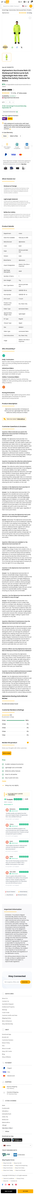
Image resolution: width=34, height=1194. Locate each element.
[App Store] (7, 1140)
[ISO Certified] (18, 1155)
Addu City (5, 1117)
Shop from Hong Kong (21, 1165)
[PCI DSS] (6, 1154)
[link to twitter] (21, 48)
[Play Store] (17, 1140)
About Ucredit (6, 1048)
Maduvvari (5, 1119)
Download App (6, 1034)
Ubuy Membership (7, 1024)
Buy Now (24, 164)
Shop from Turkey (8, 1170)
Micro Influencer (7, 1021)
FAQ (3, 1046)
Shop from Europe (20, 1170)
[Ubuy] (6, 2)
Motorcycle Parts (21, 10)
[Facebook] (3, 1185)
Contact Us (5, 1001)
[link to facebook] (17, 48)
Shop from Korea (8, 1168)
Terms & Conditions (8, 1178)
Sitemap (4, 1010)
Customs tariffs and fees (9, 1015)
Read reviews (7, 804)
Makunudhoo (6, 1122)
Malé (3, 1105)
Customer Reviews (7, 1040)
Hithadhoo (5, 1111)
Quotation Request (8, 1004)
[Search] (30, 6)
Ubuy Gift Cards (7, 1051)
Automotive (12, 10)
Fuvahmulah (5, 1108)
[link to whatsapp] (12, 48)
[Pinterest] (16, 1185)
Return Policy (6, 1043)
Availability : (5, 96)
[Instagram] (6, 1185)
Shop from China (19, 1168)
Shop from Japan (8, 1165)
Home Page (5, 10)
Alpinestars (5, 13)
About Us (5, 998)
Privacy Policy (20, 1178)
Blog (3, 1054)
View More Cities (7, 1128)
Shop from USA (7, 1163)
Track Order (5, 1012)
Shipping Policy (6, 1018)
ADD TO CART (8, 1191)
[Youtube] (10, 1185)
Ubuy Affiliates (6, 1057)
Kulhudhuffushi (6, 1114)
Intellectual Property (8, 1007)
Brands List (5, 1037)
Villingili (4, 1125)
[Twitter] (13, 1185)
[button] (20, 2)
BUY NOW (25, 1191)
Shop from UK (17, 1163)
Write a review (6, 753)
